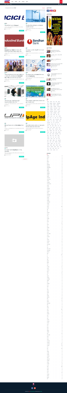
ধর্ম (59, 124)
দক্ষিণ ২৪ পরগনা (57, 122)
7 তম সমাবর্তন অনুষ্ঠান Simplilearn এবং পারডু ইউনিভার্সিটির (13, 150)
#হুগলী (48, 103)
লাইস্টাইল (52, 143)
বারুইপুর (56, 132)
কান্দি (58, 114)
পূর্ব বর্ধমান (54, 277)
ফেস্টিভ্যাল (51, 130)
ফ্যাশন (53, 130)
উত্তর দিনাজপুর (51, 111)
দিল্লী (55, 124)
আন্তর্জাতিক (54, 182)
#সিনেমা (59, 101)
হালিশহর (54, 375)
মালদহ (54, 138)
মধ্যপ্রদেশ (48, 138)
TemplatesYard (33, 391)
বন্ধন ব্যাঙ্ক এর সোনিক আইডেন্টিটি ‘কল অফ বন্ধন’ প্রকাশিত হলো (35, 50)
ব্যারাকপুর (54, 313)
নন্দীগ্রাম (55, 125)
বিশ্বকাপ (54, 301)
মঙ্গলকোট (54, 319)
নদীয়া (50, 125)
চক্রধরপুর (61, 117)
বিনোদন (54, 300)
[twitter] (60, 4)
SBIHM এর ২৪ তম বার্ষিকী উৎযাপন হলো (56, 59)
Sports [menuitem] (27, 1)
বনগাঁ (58, 130)
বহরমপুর (51, 132)
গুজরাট (55, 117)
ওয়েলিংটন (48, 114)
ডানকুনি (54, 242)
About (8, 4)
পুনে (54, 274)
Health (27, 72)
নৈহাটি (56, 127)
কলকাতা (51, 114)
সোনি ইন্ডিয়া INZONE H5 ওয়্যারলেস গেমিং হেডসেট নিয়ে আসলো (56, 74)
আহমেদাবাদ (58, 109)
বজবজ (56, 130)
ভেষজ (54, 316)
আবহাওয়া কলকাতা (54, 183)
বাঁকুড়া (53, 132)
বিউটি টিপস (59, 132)
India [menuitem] (19, 1)
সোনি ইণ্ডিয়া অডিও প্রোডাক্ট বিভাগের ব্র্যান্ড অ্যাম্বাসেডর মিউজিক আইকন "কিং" (12, 101)
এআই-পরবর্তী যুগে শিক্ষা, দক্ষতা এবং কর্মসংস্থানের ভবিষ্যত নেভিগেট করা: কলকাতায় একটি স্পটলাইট (56, 89)
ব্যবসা (53, 135)
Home (5, 4)
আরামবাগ (48, 109)
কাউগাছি (54, 114)
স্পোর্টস (60, 146)
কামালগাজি (54, 212)
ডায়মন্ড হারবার (48, 122)
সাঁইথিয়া (54, 351)
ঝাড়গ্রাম (54, 239)
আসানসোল (55, 109)
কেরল (54, 215)
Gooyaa (41, 391)
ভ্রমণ (54, 318)
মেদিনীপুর (53, 140)
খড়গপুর (50, 117)
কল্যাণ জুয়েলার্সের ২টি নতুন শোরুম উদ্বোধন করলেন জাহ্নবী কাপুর (56, 79)
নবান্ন (58, 125)
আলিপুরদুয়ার (51, 109)
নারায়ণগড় (54, 127)
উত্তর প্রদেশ (55, 111)
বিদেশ (54, 298)
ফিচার (47, 130)
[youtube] (54, 11)
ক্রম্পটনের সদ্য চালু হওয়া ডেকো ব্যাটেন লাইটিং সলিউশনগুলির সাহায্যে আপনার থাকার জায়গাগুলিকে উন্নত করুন (56, 64)
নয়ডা (60, 125)
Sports (51, 106)
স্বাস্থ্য (47, 148)
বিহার (54, 304)
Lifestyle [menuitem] (23, 1)
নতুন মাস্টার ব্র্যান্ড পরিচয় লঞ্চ (54, 69)
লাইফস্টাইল (48, 143)
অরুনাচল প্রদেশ (58, 106)
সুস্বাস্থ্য (55, 146)
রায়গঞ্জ (54, 336)
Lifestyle (54, 173)
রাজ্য (56, 140)
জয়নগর (60, 119)
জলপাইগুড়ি (54, 236)
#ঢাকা (56, 101)
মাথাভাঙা (51, 138)
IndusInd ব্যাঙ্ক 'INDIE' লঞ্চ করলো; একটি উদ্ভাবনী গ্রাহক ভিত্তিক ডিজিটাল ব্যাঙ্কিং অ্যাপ (13, 50)
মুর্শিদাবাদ (50, 140)
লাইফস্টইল (54, 342)
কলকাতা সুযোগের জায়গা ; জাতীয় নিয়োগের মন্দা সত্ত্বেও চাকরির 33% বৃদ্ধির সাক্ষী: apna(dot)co (56, 84)
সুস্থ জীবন (52, 146)
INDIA (26, 23)
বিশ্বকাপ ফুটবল (54, 303)
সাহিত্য (54, 357)
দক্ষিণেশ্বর (52, 124)
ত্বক (53, 122)
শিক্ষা (56, 143)
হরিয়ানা (53, 148)
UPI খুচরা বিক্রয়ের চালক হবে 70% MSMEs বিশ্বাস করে (14, 126)
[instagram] (51, 11)
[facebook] (58, 4)
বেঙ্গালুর (50, 135)
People (48, 106)
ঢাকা (51, 122)
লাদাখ (54, 143)
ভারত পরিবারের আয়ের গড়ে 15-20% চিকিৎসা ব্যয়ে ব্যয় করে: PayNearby (35, 75)
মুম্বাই (47, 140)
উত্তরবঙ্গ (59, 111)
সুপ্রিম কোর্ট (48, 146)
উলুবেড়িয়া (54, 200)
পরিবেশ (59, 127)
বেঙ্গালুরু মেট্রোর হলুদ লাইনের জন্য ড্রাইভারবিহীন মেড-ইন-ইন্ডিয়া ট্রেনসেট (55, 51)
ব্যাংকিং (55, 135)
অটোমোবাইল (55, 106)
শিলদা (58, 143)
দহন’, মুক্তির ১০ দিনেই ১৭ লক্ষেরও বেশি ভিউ (56, 54)
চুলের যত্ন (51, 119)
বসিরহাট (48, 132)
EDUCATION (58, 103)
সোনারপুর (58, 146)
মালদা (56, 138)
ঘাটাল (57, 117)
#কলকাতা (51, 101)
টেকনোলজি (54, 241)
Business (6, 72)
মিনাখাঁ (59, 138)
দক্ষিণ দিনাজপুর (48, 124)
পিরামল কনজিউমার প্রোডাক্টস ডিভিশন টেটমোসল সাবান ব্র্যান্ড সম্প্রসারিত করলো (35, 101)
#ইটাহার (48, 101)
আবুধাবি (54, 185)
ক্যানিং (48, 117)
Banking (6, 23)
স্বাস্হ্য (50, 148)
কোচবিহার (54, 218)
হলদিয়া (55, 148)
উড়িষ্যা (48, 111)
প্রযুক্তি (54, 280)
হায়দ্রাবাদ (54, 374)
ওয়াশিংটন (54, 203)
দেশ (57, 124)
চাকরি (47, 119)
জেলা (54, 238)
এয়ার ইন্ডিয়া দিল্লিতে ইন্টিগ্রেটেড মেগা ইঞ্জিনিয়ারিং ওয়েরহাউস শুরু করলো (34, 26)
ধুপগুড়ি (48, 125)
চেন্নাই (53, 119)
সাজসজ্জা (54, 354)
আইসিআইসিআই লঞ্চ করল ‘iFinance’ (12, 25)
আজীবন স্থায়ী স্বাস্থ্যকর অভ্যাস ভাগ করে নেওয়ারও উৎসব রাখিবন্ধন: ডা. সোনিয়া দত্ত (56, 95)
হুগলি (54, 378)
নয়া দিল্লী (48, 127)
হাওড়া (58, 148)
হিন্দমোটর (54, 377)
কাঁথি (56, 114)
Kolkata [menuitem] (16, 1)
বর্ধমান (60, 130)
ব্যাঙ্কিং (58, 135)
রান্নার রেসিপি (59, 140)
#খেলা (53, 101)
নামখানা (51, 127)
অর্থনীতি (54, 180)
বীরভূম (48, 135)
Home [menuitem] (12, 1)
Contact (11, 4)
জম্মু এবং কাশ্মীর (57, 119)
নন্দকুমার (53, 125)
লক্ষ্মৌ (54, 339)
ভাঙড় (54, 315)
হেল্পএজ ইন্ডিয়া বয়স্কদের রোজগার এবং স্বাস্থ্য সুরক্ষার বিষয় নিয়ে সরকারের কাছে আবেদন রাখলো (35, 126)
